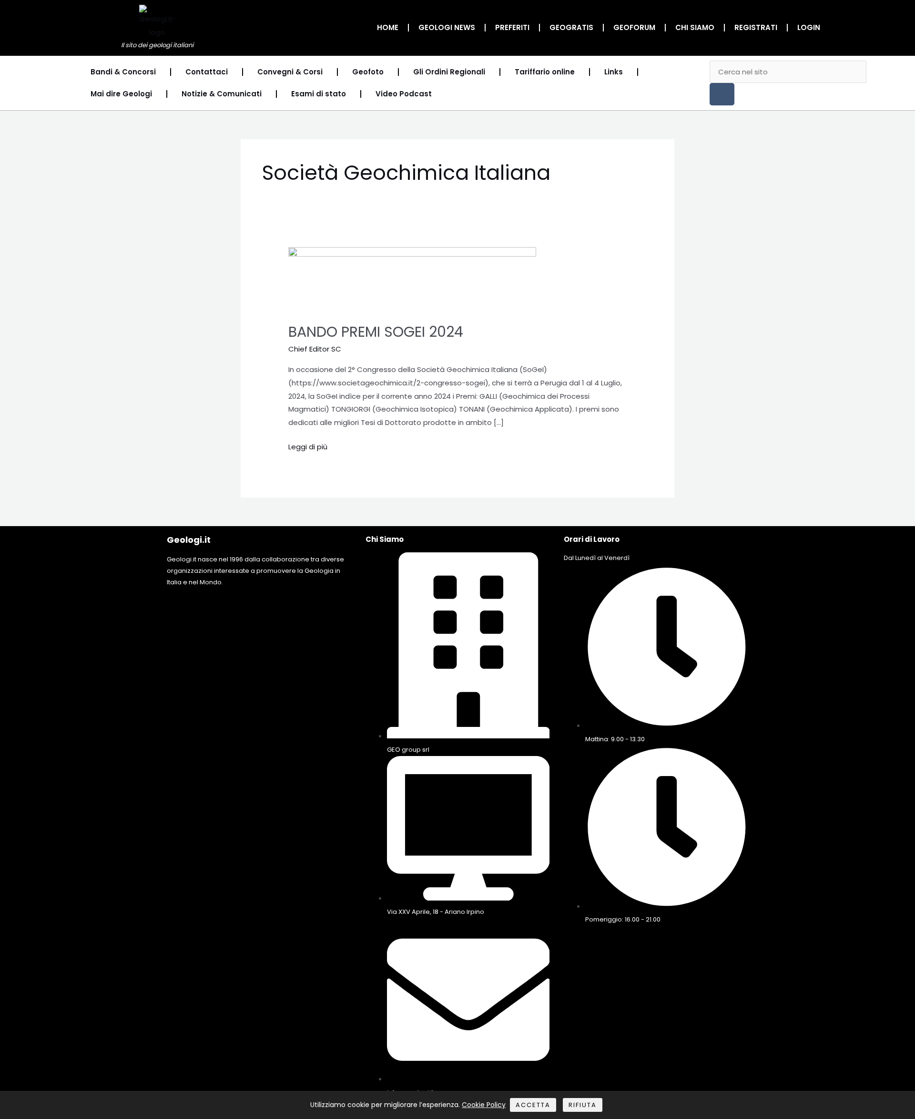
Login (808, 27)
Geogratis (571, 27)
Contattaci (206, 72)
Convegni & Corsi (290, 72)
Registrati (755, 27)
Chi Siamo (694, 27)
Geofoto (368, 72)
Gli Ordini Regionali (449, 72)
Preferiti (512, 27)
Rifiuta (583, 1104)
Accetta (533, 1104)
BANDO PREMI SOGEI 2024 (375, 331)
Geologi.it (189, 540)
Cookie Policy (484, 1104)
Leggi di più (307, 446)
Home (387, 27)
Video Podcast (404, 94)
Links (613, 72)
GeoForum (634, 27)
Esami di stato (318, 94)
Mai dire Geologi (121, 94)
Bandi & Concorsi (123, 72)
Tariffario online (545, 72)
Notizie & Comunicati (222, 94)
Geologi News (446, 27)
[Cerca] (722, 94)
